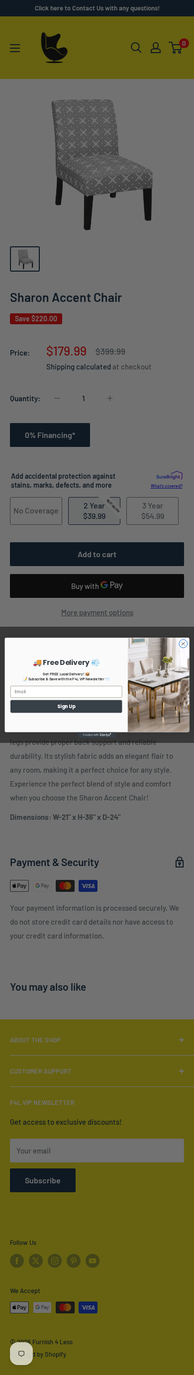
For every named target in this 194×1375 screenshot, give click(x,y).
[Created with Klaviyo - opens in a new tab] (97, 734)
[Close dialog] (183, 643)
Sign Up (66, 706)
